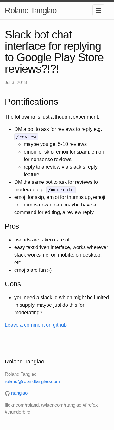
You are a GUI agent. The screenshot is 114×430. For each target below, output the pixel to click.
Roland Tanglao (30, 10)
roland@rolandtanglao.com (32, 381)
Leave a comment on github (36, 325)
